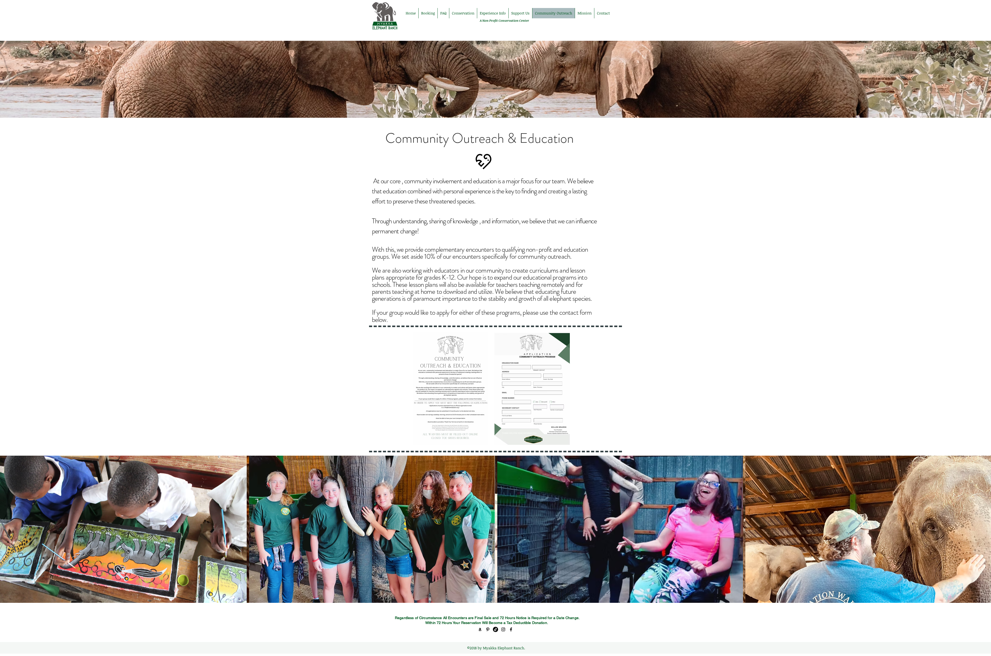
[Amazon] (480, 629)
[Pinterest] (487, 629)
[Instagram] (503, 629)
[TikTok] (495, 629)
